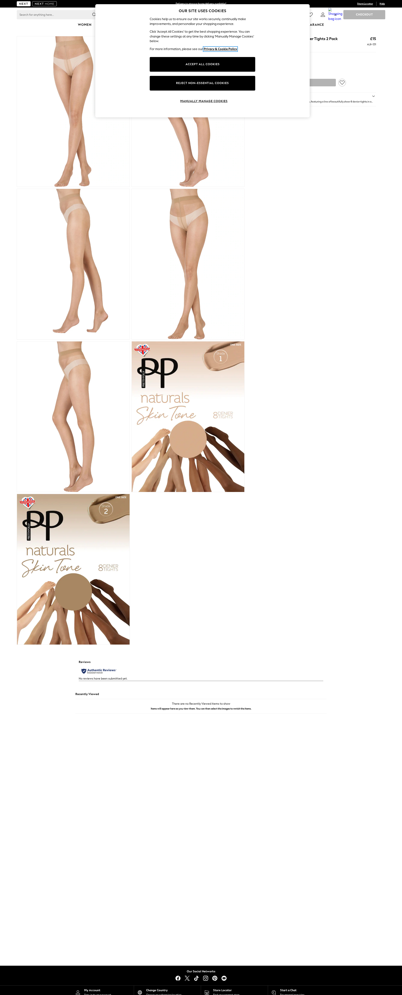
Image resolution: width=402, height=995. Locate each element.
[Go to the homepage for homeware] (44, 3)
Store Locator (365, 3)
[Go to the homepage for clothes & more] (24, 3)
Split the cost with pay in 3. (201, 3)
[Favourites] (310, 14)
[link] (322, 14)
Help (382, 3)
